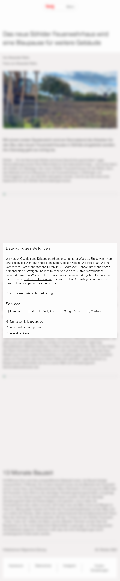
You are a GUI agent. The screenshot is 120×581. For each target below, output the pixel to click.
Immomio (16, 311)
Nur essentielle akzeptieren (27, 321)
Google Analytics (43, 311)
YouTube (96, 311)
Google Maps (72, 311)
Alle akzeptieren (20, 333)
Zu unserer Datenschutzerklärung (31, 293)
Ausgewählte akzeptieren (26, 327)
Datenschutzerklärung (38, 279)
